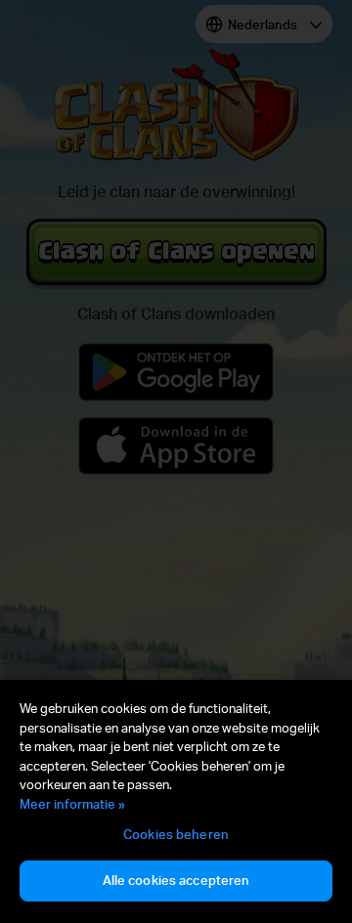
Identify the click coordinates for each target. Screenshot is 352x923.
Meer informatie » (72, 804)
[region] (176, 801)
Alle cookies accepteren (176, 880)
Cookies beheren (176, 834)
